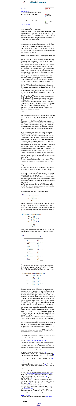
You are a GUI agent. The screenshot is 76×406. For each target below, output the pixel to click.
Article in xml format (48, 15)
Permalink (47, 28)
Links (45, 352)
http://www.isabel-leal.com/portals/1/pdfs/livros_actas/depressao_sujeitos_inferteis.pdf (38, 373)
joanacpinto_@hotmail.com (48, 396)
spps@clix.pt (38, 405)
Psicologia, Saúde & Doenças (27, 7)
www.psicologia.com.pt (27, 388)
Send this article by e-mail (49, 21)
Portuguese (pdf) (48, 14)
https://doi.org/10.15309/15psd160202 (25, 11)
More (45, 26)
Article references (48, 16)
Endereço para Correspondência (25, 24)
